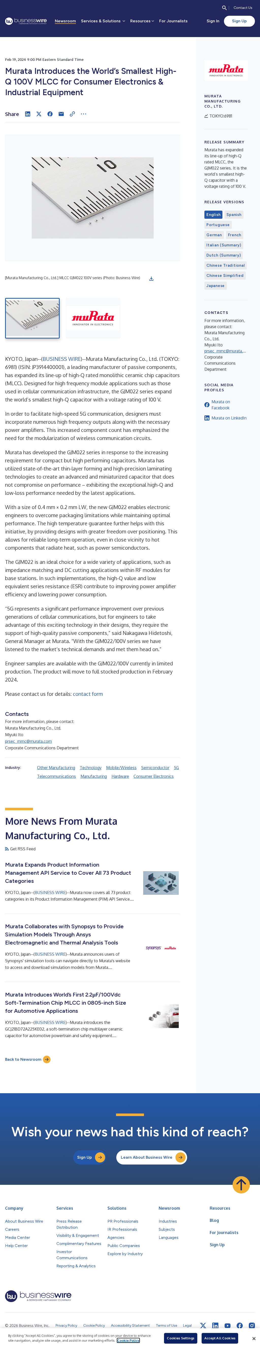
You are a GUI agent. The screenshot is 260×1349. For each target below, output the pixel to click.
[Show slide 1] (32, 318)
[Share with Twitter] (39, 114)
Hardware (120, 776)
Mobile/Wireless (121, 767)
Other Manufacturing (56, 767)
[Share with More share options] (83, 114)
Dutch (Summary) (223, 255)
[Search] (224, 8)
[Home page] (26, 21)
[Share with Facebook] (50, 114)
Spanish (233, 214)
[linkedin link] (215, 1326)
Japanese (215, 285)
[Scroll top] (241, 1184)
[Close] (253, 1338)
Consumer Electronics (154, 776)
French (234, 235)
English (213, 214)
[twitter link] (203, 1325)
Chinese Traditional (225, 265)
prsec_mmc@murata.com (28, 741)
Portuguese (218, 225)
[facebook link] (240, 1326)
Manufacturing (93, 776)
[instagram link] (252, 1326)
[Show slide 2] (93, 318)
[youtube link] (227, 1325)
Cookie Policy (128, 1340)
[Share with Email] (61, 114)
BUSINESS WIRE (62, 359)
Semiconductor (155, 767)
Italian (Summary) (223, 245)
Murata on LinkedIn (229, 417)
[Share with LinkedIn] (28, 114)
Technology (91, 767)
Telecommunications (56, 776)
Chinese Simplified (225, 275)
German (214, 235)
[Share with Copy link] (72, 114)
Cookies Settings (180, 1338)
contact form (88, 693)
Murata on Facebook (221, 404)
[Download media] (151, 279)
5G (176, 767)
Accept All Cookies (219, 1338)
